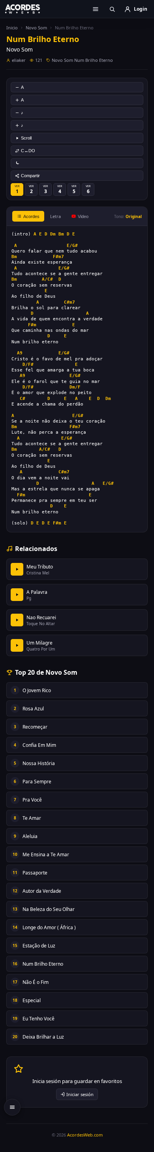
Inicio (12, 28)
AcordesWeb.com (85, 1135)
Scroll (26, 138)
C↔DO (28, 150)
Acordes (31, 216)
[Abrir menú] (95, 9)
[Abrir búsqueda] (112, 9)
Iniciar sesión (80, 1094)
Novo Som (36, 28)
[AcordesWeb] (27, 8)
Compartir (30, 175)
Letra (55, 216)
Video (83, 216)
